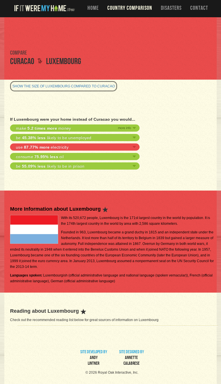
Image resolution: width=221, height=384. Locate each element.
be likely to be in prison (50, 166)
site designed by (131, 358)
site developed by (93, 358)
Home (93, 8)
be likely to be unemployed (54, 137)
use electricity (42, 147)
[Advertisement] (110, 33)
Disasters (171, 8)
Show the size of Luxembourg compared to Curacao (63, 86)
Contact (199, 8)
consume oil (40, 156)
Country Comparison (129, 8)
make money (43, 128)
